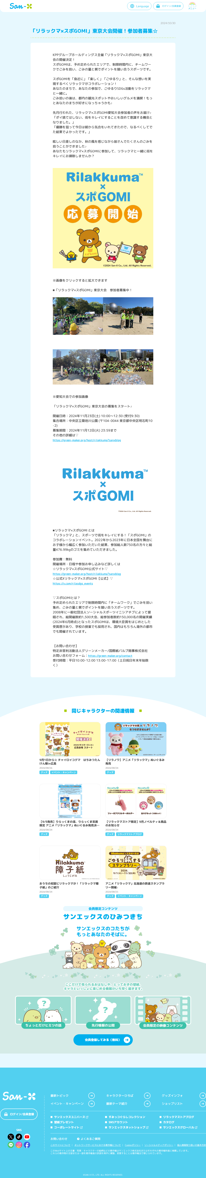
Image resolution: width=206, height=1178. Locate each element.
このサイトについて (60, 1145)
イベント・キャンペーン (67, 1104)
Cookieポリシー (133, 1145)
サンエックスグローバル (178, 1127)
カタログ (168, 1122)
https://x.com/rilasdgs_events (73, 583)
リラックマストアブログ (178, 1117)
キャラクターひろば (119, 1095)
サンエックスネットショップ (127, 1127)
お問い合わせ (58, 1139)
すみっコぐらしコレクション (127, 1117)
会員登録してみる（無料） (103, 1040)
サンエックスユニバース (69, 1117)
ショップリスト (172, 1104)
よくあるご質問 (89, 1139)
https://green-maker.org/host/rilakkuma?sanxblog (87, 440)
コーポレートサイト (66, 1127)
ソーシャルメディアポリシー (158, 1145)
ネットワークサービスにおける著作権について (97, 1145)
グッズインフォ (172, 1095)
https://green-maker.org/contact (110, 656)
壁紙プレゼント (64, 1122)
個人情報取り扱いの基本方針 (191, 1145)
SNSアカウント (118, 1122)
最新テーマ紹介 (116, 1104)
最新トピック (59, 1095)
